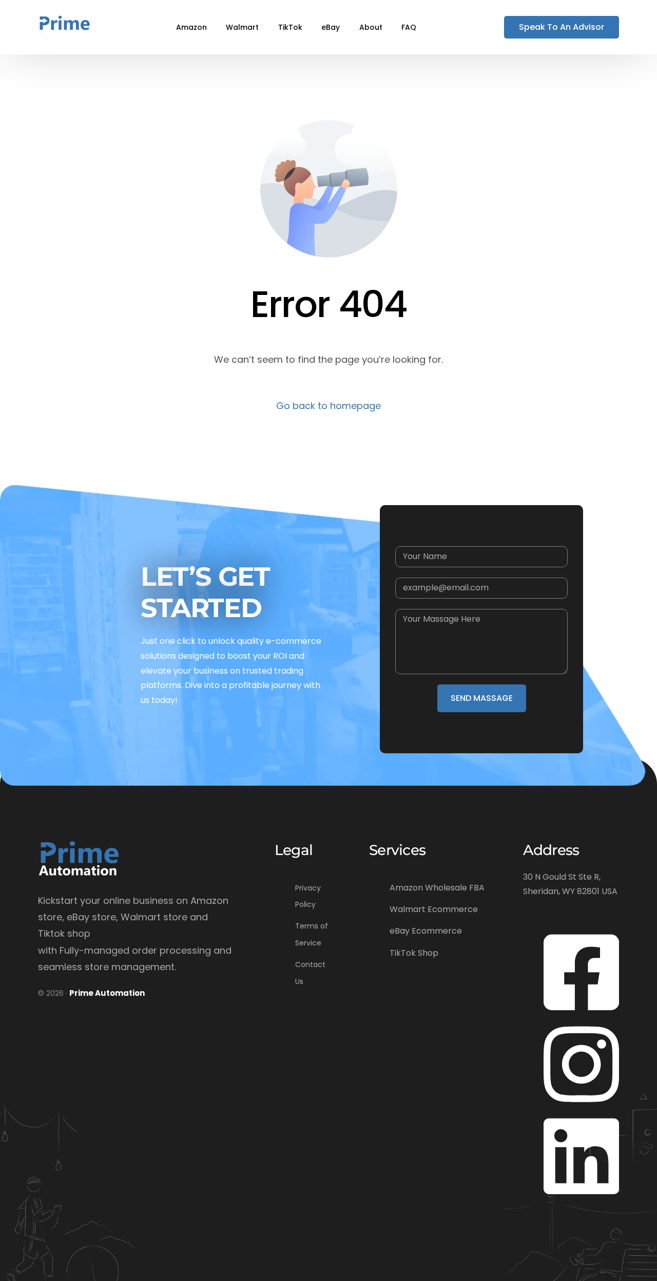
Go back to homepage (328, 405)
